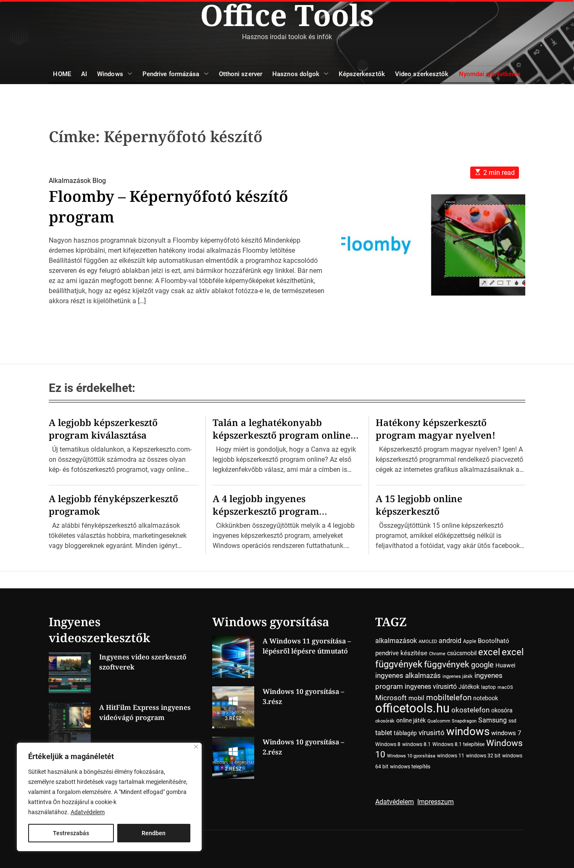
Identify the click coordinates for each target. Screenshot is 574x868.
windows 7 (506, 733)
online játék (411, 720)
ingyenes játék (457, 676)
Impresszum (435, 802)
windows (468, 731)
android (450, 641)
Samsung (492, 720)
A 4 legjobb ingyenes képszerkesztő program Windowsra (266, 511)
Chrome (437, 653)
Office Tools (287, 14)
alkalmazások (396, 641)
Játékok (468, 686)
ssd (512, 721)
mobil (416, 698)
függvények (446, 664)
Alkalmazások (70, 181)
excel (489, 651)
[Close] (196, 747)
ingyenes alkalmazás (408, 675)
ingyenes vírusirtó (431, 687)
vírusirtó (432, 733)
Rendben (154, 833)
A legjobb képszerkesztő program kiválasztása (103, 428)
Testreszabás (71, 833)
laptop (488, 687)
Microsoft (391, 698)
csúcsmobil (462, 653)
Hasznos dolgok (295, 74)
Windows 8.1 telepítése (458, 744)
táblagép (405, 733)
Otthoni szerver (241, 74)
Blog (99, 181)
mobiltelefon (448, 697)
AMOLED (428, 641)
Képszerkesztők (361, 74)
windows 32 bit (483, 756)
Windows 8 (387, 744)
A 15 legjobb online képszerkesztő (419, 504)
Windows (110, 74)
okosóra (502, 710)
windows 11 (450, 756)
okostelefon (470, 710)
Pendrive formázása (171, 74)
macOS (505, 687)
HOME (62, 74)
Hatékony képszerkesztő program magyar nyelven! (435, 428)
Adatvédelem (88, 812)
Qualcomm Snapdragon (452, 721)
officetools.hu (412, 708)
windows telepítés (410, 767)
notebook (485, 698)
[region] (109, 797)
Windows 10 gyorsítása (411, 756)
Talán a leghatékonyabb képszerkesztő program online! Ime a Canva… (283, 435)
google (482, 664)
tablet (383, 733)
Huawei (505, 665)
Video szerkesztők (422, 74)
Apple (469, 641)
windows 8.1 (416, 744)
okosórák (385, 721)
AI (84, 74)
